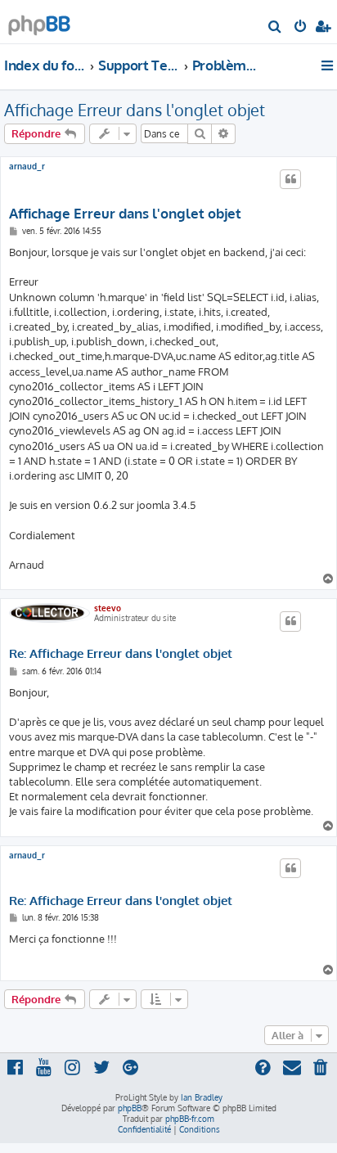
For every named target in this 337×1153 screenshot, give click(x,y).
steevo (107, 608)
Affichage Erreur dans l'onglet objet (134, 109)
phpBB (130, 1108)
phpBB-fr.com (189, 1119)
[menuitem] (275, 28)
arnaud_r (27, 166)
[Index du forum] (39, 21)
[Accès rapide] (328, 65)
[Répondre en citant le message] (290, 179)
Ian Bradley (201, 1097)
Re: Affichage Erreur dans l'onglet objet (120, 653)
